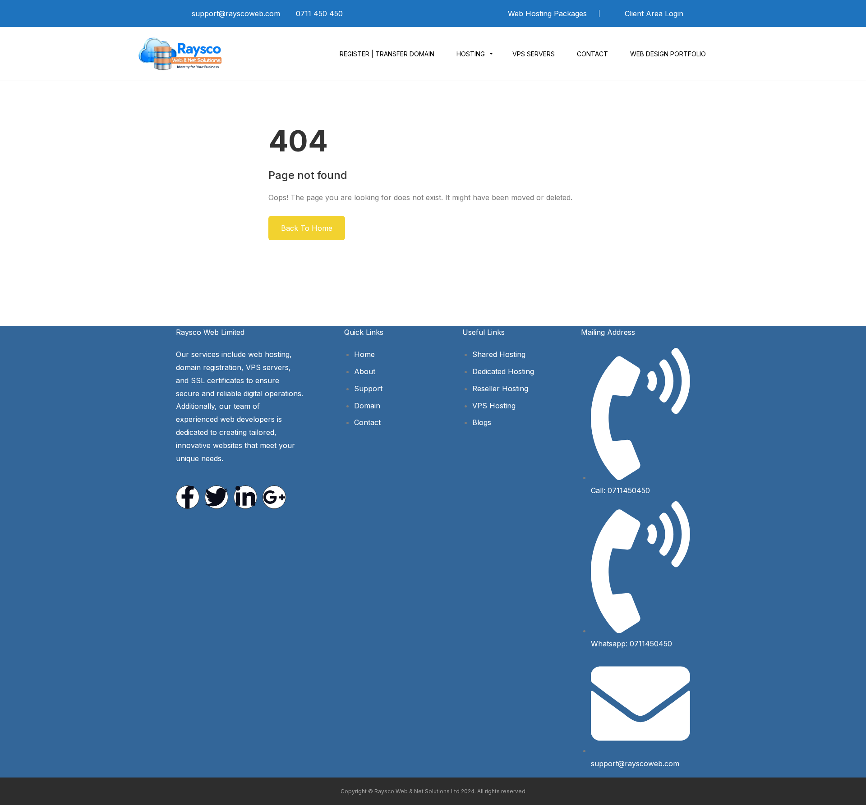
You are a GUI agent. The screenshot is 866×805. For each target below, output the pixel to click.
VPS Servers (533, 54)
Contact (592, 54)
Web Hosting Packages (547, 13)
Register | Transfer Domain (387, 54)
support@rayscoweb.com (236, 13)
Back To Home (306, 228)
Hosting (470, 54)
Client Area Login (652, 13)
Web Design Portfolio (668, 54)
